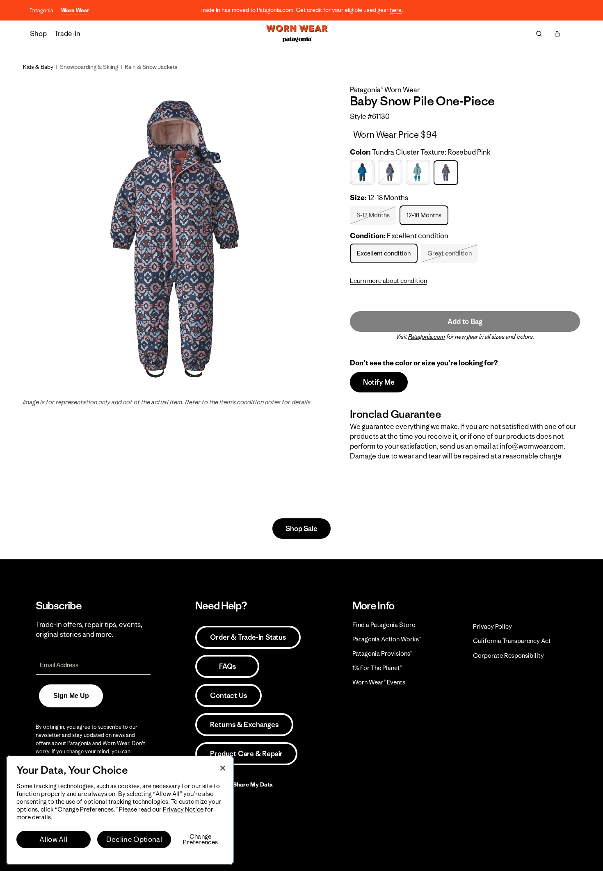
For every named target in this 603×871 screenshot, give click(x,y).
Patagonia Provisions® (382, 653)
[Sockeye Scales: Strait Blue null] (419, 172)
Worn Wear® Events (378, 682)
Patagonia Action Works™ (386, 639)
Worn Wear (75, 10)
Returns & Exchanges (244, 724)
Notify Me (379, 382)
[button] (557, 34)
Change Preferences (200, 839)
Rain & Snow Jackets (151, 67)
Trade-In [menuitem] (67, 33)
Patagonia (41, 10)
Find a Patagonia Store (383, 625)
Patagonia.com (426, 336)
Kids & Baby (38, 67)
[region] (120, 810)
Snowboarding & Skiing (89, 67)
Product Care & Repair (246, 753)
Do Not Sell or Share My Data (234, 784)
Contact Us (228, 695)
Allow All (53, 839)
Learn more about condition (388, 281)
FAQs (227, 666)
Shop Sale (301, 528)
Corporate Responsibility (508, 655)
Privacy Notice (183, 809)
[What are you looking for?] (539, 34)
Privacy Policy (492, 626)
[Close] (223, 768)
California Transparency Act (512, 641)
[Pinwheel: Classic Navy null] (391, 172)
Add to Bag (465, 321)
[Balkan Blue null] (363, 172)
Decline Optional (134, 839)
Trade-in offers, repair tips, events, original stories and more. (89, 629)
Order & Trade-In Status (248, 637)
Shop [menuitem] (38, 33)
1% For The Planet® (377, 668)
